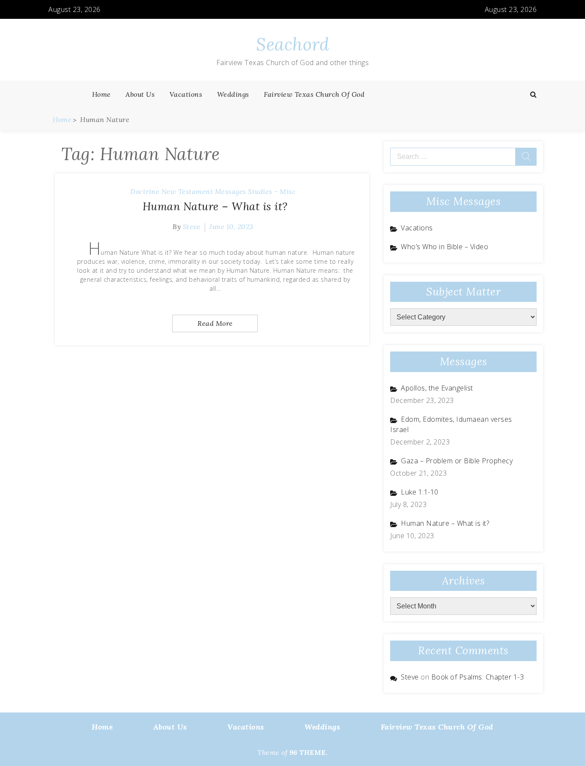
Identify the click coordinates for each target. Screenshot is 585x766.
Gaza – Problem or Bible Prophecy (457, 460)
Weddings (233, 94)
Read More (215, 323)
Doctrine (144, 191)
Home (101, 94)
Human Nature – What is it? (215, 206)
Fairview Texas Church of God (314, 94)
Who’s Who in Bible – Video (444, 246)
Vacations (186, 94)
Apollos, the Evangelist (437, 388)
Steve (192, 226)
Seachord (292, 44)
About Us (140, 94)
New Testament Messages (203, 191)
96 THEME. (309, 752)
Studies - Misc (271, 191)
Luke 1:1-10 (420, 492)
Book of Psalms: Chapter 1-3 (477, 677)
